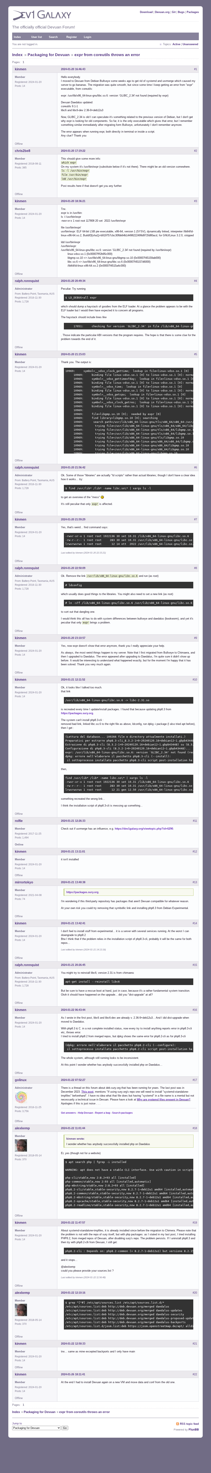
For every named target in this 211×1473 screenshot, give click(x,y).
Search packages (122, 1112)
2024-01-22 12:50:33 (73, 1343)
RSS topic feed (189, 1423)
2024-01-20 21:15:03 (73, 354)
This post (87, 1091)
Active (176, 44)
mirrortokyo (24, 882)
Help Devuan (85, 1112)
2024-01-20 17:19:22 (73, 150)
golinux (21, 1080)
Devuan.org (162, 12)
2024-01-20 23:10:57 (73, 638)
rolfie (19, 821)
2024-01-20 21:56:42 (73, 467)
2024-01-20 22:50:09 (73, 568)
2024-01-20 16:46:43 (73, 69)
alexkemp (22, 1128)
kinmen (20, 69)
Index (17, 37)
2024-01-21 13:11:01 (73, 851)
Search (53, 37)
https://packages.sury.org (77, 713)
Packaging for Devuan (49, 55)
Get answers (68, 1112)
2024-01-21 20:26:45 (73, 964)
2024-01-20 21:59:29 (73, 519)
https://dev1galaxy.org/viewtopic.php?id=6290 (144, 828)
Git (174, 12)
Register (71, 37)
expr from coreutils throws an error (107, 55)
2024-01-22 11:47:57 (73, 1222)
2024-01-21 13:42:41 (73, 923)
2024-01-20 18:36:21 (73, 201)
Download (146, 12)
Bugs (181, 12)
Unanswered (190, 44)
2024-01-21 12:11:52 (73, 679)
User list (36, 37)
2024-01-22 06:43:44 (73, 1009)
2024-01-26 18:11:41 (73, 1374)
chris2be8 (22, 151)
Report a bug (102, 1112)
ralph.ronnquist (27, 281)
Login (87, 37)
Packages (193, 12)
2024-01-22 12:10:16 (73, 1292)
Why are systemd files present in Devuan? (163, 1099)
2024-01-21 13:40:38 (73, 882)
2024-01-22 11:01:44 (73, 1128)
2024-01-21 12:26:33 (73, 820)
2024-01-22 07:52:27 (73, 1080)
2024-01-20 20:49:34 (73, 280)
